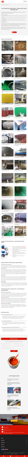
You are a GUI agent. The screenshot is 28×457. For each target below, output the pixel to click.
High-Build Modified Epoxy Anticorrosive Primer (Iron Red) (20, 145)
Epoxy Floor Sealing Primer (5, 170)
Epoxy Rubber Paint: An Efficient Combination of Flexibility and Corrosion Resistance (13, 408)
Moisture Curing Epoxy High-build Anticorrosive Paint (6, 65)
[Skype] (3, 456)
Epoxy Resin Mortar (17, 51)
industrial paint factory (23, 246)
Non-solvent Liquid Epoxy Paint (19, 117)
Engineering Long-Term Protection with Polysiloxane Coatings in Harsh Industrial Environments (13, 383)
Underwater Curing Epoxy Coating (19, 236)
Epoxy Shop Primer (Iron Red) (6, 117)
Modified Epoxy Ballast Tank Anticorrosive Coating (7, 224)
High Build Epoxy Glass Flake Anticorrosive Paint (7, 92)
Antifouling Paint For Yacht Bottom (19, 157)
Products (4, 4)
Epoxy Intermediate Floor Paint (19, 170)
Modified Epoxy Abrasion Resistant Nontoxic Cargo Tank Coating (19, 211)
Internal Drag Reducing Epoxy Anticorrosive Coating (6, 211)
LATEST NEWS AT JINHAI (14, 375)
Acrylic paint (2, 299)
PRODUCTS (2, 440)
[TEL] (17, 456)
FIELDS (2, 438)
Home (2, 4)
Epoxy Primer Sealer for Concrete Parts (20, 64)
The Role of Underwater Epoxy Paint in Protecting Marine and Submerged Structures (13, 395)
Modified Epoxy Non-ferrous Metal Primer (7, 104)
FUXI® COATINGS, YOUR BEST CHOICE (14, 418)
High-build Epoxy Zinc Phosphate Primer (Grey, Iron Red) (20, 92)
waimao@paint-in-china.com (7, 429)
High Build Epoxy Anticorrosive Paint (7, 197)
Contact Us (14, 32)
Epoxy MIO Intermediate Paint (6, 144)
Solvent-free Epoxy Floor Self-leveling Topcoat (7, 237)
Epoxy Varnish (4, 51)
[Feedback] (24, 456)
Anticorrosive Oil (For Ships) (5, 157)
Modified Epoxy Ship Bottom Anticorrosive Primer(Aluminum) (20, 224)
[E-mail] (10, 456)
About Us (2, 444)
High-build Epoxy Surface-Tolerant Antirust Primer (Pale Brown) (20, 105)
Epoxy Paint (7, 4)
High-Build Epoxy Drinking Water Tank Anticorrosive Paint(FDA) (20, 198)
